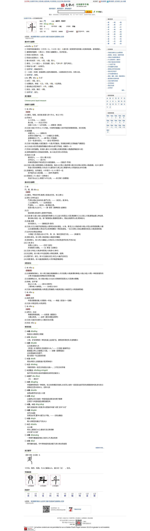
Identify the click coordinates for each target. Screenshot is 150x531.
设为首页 (117, 1)
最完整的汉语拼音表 (113, 78)
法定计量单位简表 (113, 81)
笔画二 (112, 116)
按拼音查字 (52, 8)
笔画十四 (120, 126)
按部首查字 (60, 8)
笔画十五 (124, 126)
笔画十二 (112, 126)
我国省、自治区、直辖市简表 (116, 55)
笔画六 (108, 121)
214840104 (71, 520)
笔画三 (116, 116)
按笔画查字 (68, 8)
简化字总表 (111, 85)
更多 (62, 36)
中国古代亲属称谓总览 (114, 57)
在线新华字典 (34, 1)
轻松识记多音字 (112, 71)
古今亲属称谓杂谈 (113, 74)
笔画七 (112, 121)
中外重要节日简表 (113, 67)
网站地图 (90, 518)
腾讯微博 (111, 1)
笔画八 (116, 121)
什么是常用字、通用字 (114, 59)
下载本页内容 (77, 509)
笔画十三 (116, 126)
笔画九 (120, 121)
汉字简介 (110, 88)
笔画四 (120, 116)
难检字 (108, 131)
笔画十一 (108, 126)
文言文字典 (60, 1)
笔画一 (108, 116)
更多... (123, 90)
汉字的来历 (111, 83)
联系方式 (65, 518)
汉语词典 (40, 1)
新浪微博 (103, 1)
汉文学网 (26, 1)
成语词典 (46, 1)
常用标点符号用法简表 (114, 69)
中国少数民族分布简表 (114, 62)
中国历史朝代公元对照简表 (115, 52)
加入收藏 (123, 1)
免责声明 (71, 518)
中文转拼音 (53, 1)
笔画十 (124, 121)
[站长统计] (72, 524)
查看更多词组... (100, 448)
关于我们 (59, 518)
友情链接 (84, 518)
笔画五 (124, 116)
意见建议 (78, 518)
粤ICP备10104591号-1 (68, 522)
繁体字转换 (67, 1)
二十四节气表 (111, 64)
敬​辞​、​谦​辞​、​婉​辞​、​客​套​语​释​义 (116, 76)
